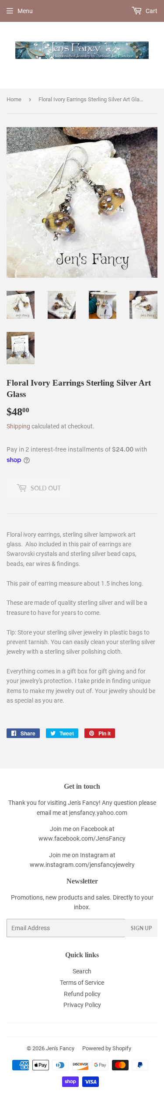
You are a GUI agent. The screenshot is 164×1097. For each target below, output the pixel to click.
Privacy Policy (82, 1004)
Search (82, 971)
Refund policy (82, 993)
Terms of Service (82, 982)
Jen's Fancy (60, 1048)
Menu (25, 10)
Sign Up (141, 928)
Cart (150, 10)
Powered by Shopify (106, 1048)
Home (14, 99)
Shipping (18, 426)
